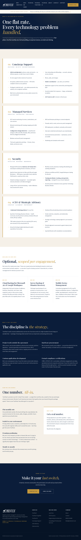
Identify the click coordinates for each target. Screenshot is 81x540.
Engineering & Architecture (55, 518)
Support (62, 3)
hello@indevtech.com (71, 521)
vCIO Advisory (35, 523)
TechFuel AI (44, 4)
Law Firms (51, 513)
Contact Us (33, 491)
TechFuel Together (37, 4)
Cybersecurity (35, 526)
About (50, 3)
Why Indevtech (19, 4)
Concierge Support (36, 521)
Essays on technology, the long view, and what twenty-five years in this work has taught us (50, 11)
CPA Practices (52, 516)
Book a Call (73, 5)
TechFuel (30, 3)
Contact (56, 3)
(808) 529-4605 (47, 491)
